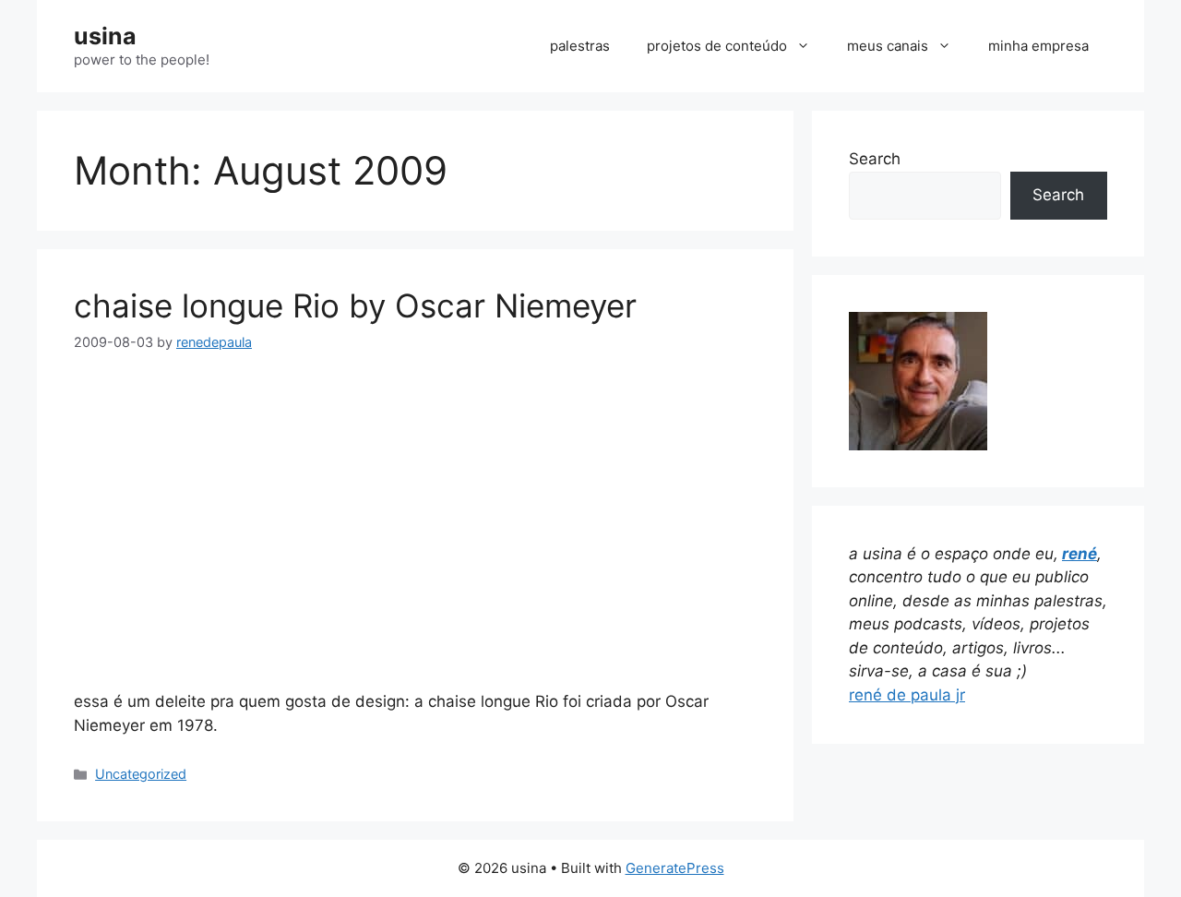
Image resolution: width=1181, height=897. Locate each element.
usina (105, 36)
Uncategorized (140, 774)
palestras (580, 45)
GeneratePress (675, 868)
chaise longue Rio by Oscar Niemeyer (355, 305)
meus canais (887, 45)
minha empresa (1038, 45)
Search (875, 159)
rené (1079, 553)
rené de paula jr (907, 695)
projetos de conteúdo (717, 45)
